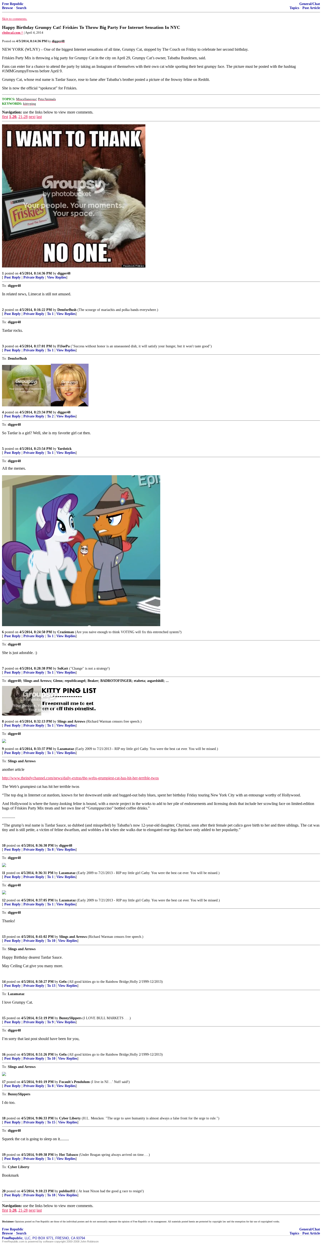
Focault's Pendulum (74, 1082)
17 (4, 1082)
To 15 (51, 1122)
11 (3, 873)
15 (4, 1018)
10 (4, 845)
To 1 (50, 314)
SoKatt (62, 668)
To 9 (50, 1022)
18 (4, 1118)
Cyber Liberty (70, 1118)
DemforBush (66, 310)
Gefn (63, 982)
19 (4, 1155)
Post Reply (12, 277)
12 (4, 900)
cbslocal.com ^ (12, 32)
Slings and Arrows (71, 721)
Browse (7, 8)
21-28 (23, 117)
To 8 (50, 849)
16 (4, 1054)
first (5, 117)
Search (21, 8)
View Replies (56, 277)
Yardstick (64, 449)
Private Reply (33, 277)
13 (4, 937)
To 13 (51, 986)
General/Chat (309, 4)
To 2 (50, 416)
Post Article (311, 8)
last (39, 117)
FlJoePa (63, 346)
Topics (294, 8)
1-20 (12, 117)
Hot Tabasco (68, 1155)
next (32, 117)
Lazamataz (65, 749)
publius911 (67, 1191)
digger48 (63, 273)
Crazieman (65, 632)
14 (4, 982)
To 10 (51, 941)
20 (4, 1191)
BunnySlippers (70, 1018)
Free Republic (12, 4)
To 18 (51, 1195)
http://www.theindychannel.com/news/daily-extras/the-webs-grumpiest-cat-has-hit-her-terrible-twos (80, 778)
